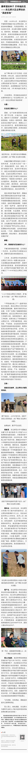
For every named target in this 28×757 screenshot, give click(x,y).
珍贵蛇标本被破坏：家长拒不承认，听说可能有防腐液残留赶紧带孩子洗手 (8, 736)
